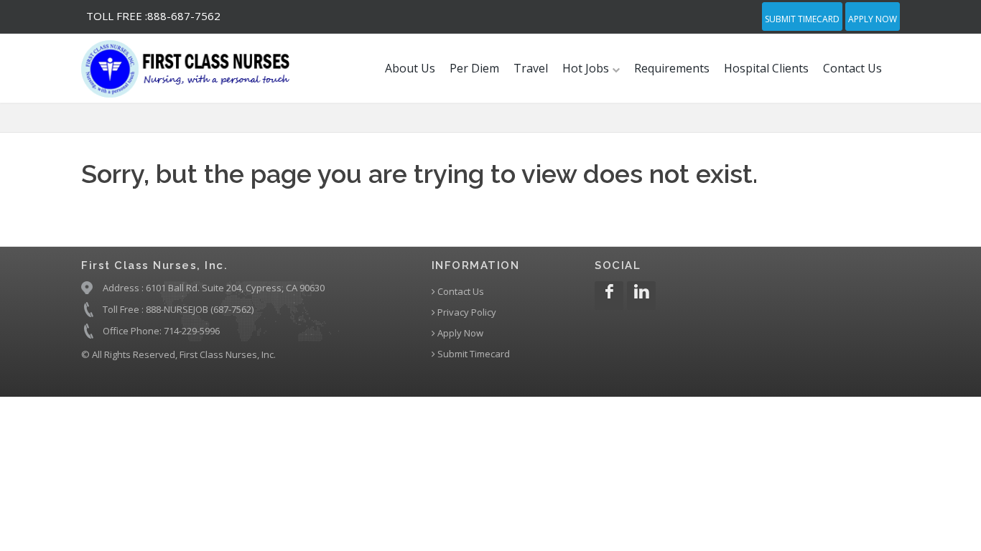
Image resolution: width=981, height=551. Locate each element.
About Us (410, 68)
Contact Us (852, 68)
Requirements (672, 68)
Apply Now (872, 19)
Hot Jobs (587, 68)
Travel (530, 68)
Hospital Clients (766, 68)
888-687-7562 (153, 16)
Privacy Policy (465, 312)
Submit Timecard (802, 19)
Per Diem (474, 68)
